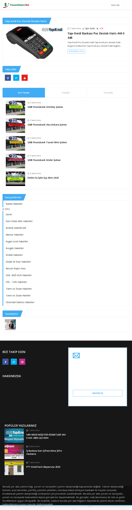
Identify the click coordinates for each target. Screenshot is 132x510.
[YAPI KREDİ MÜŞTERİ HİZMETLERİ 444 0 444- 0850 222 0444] (14, 435)
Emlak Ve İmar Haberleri (18, 261)
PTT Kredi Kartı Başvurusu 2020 (43, 466)
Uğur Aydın (90, 28)
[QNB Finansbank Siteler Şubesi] (15, 160)
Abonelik (97, 393)
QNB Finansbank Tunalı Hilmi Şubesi (47, 142)
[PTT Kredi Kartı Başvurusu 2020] (14, 467)
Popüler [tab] (66, 92)
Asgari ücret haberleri (17, 241)
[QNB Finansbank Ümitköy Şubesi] (15, 107)
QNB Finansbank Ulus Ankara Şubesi (47, 124)
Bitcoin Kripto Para (15, 268)
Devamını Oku (76, 51)
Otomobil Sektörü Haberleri (20, 302)
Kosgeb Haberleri (15, 248)
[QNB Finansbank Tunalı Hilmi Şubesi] (15, 143)
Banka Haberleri (14, 203)
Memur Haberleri (14, 234)
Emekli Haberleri (14, 254)
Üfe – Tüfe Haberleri (16, 281)
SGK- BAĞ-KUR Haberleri (19, 275)
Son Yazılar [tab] (23, 92)
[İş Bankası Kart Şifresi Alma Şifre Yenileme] (14, 451)
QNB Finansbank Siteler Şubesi (44, 160)
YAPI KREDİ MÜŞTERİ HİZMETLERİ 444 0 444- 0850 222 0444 (46, 436)
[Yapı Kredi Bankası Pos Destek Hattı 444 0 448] (34, 42)
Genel (9, 214)
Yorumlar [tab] (108, 92)
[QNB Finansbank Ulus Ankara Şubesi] (15, 125)
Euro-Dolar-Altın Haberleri (19, 221)
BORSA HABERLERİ (16, 227)
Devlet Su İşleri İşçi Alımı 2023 (43, 177)
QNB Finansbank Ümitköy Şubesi (45, 106)
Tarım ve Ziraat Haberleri (19, 288)
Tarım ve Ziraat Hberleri (18, 295)
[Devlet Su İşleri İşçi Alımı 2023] (15, 178)
